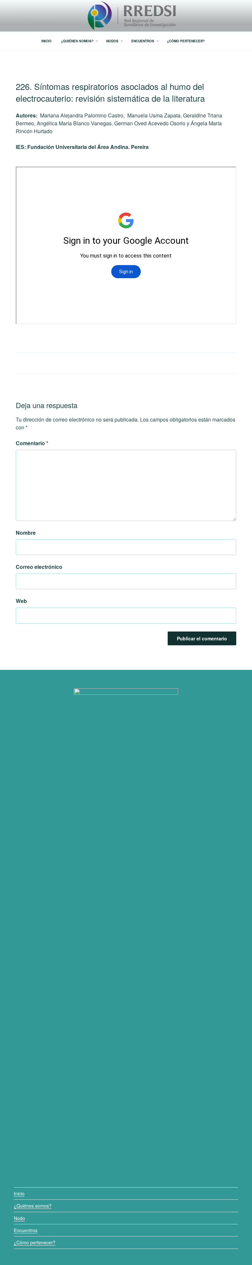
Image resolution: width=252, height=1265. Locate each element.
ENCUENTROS (142, 41)
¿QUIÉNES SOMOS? (77, 41)
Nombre (26, 532)
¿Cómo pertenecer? (34, 1242)
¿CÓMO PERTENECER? (186, 41)
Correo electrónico (39, 566)
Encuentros (25, 1230)
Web (21, 601)
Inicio (19, 1193)
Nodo (19, 1218)
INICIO (46, 41)
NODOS (112, 41)
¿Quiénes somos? (33, 1205)
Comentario (32, 443)
